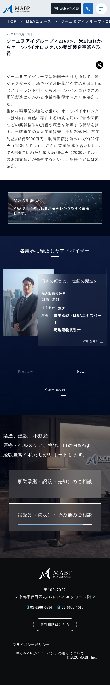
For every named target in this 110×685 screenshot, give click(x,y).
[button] (90, 374)
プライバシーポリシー (31, 645)
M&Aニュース (39, 21)
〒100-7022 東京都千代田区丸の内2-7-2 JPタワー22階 (53, 593)
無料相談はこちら (55, 624)
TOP (12, 21)
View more (54, 389)
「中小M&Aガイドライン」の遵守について (48, 653)
